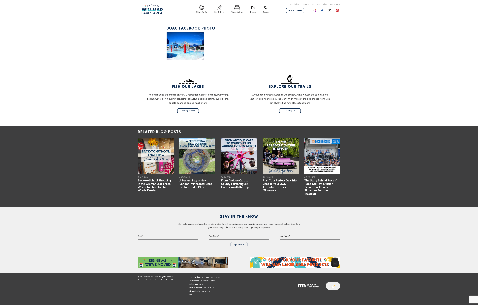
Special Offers (295, 10)
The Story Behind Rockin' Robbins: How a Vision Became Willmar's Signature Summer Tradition (320, 187)
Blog (325, 4)
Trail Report (290, 111)
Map (190, 295)
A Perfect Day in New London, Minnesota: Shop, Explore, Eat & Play (196, 184)
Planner (306, 4)
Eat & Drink (219, 12)
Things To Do (201, 12)
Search (266, 12)
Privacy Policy (170, 280)
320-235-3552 (208, 288)
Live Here (316, 4)
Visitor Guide (335, 4)
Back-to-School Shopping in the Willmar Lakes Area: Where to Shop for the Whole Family (154, 185)
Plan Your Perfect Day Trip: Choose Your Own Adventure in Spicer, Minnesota (280, 185)
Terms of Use (159, 280)
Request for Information (145, 280)
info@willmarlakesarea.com (199, 291)
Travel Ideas (294, 4)
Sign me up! (239, 244)
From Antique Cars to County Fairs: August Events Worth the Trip (235, 184)
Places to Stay (237, 12)
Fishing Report (188, 111)
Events (253, 12)
